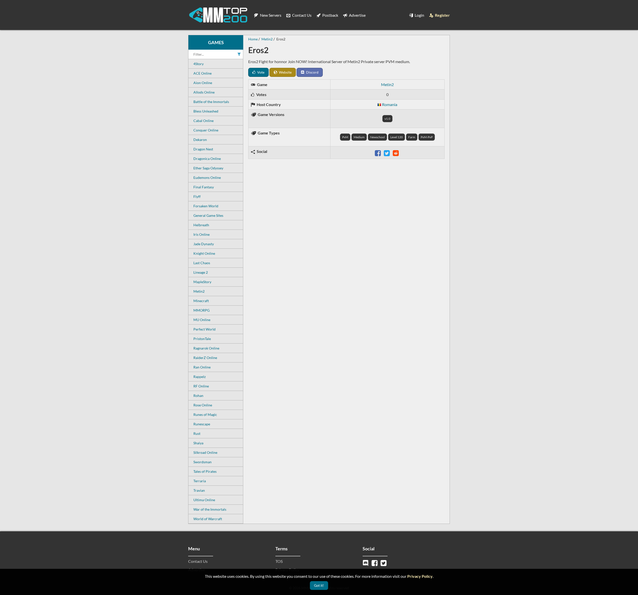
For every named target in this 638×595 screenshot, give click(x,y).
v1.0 (387, 118)
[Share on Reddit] (396, 152)
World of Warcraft (207, 519)
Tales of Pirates (205, 471)
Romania (389, 104)
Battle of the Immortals (211, 102)
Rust (196, 433)
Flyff (197, 196)
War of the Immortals (209, 509)
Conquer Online (205, 130)
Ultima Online (204, 500)
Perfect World (204, 329)
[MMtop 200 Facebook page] (375, 562)
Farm (411, 137)
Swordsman (202, 462)
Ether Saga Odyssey (208, 168)
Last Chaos (201, 263)
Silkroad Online (205, 452)
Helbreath (201, 225)
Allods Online (204, 92)
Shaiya (198, 443)
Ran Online (202, 367)
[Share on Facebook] (378, 152)
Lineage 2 (200, 272)
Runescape (201, 424)
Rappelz (199, 376)
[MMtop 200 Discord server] (366, 562)
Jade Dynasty (203, 244)
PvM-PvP (427, 137)
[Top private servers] (218, 14)
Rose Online (202, 405)
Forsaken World (205, 206)
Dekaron (200, 139)
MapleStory (202, 282)
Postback (329, 15)
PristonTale (202, 339)
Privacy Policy (420, 576)
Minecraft (201, 301)
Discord (312, 72)
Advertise (357, 15)
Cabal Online (203, 121)
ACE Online (202, 73)
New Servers (270, 15)
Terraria (199, 481)
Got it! (319, 585)
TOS (279, 561)
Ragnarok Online (206, 348)
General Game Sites (208, 215)
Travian (199, 490)
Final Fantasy (203, 187)
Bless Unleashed (205, 111)
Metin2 (199, 291)
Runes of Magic (205, 414)
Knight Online (204, 253)
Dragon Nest (203, 149)
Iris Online (201, 234)
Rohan (198, 395)
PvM (345, 137)
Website (285, 72)
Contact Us (301, 15)
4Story (198, 64)
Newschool (377, 137)
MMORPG (201, 310)
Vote (260, 72)
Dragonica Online (207, 158)
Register (442, 15)
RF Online (201, 386)
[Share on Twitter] (387, 152)
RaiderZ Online (205, 358)
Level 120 (396, 137)
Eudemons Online (207, 177)
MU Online (201, 320)
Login (419, 15)
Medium (359, 137)
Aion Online (202, 83)
